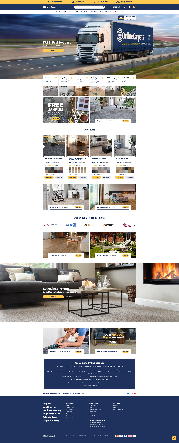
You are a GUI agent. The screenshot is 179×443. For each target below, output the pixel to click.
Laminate (71, 12)
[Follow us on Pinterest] (135, 393)
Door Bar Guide (93, 411)
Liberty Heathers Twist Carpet (53, 158)
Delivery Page (86, 385)
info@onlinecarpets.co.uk (118, 409)
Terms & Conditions (70, 414)
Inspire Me (53, 296)
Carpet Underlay (51, 420)
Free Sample (59, 177)
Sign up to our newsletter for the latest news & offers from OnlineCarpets (64, 393)
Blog (90, 414)
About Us (68, 405)
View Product (49, 177)
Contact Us (115, 405)
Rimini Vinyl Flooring (122, 158)
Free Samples (69, 411)
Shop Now (125, 121)
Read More (78, 351)
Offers (116, 12)
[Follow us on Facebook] (128, 393)
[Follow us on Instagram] (132, 393)
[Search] (103, 7)
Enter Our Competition (95, 416)
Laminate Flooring (52, 410)
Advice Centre (93, 405)
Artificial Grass (93, 12)
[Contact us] (124, 7)
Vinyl (64, 12)
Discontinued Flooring (71, 418)
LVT (77, 12)
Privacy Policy (69, 416)
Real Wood (84, 12)
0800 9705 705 (117, 7)
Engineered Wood (51, 413)
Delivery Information (70, 407)
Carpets (58, 12)
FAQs (91, 407)
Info (122, 12)
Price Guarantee (69, 409)
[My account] (129, 7)
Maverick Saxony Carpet (99, 158)
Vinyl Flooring (49, 407)
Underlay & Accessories (106, 12)
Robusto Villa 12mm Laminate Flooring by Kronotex (77, 159)
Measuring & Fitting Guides (95, 409)
